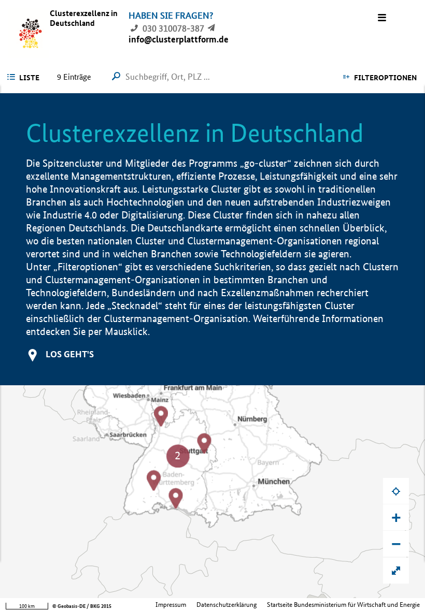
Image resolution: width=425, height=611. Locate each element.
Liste (29, 77)
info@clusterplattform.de (179, 39)
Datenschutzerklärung (226, 604)
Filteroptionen (385, 77)
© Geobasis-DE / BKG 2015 (81, 606)
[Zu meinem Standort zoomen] (396, 491)
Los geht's (70, 353)
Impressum (170, 604)
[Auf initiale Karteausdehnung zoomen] (396, 571)
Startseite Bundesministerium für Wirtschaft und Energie (343, 604)
